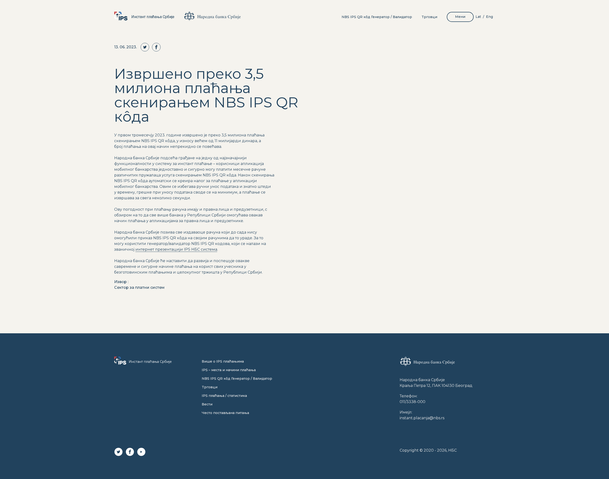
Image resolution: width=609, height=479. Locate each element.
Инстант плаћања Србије (152, 17)
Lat (478, 17)
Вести (207, 404)
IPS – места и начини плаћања (229, 370)
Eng (489, 17)
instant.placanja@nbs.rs (422, 418)
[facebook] (157, 47)
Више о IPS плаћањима (223, 361)
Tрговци (429, 17)
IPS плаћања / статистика (224, 396)
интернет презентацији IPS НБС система (176, 249)
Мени (460, 17)
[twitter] (146, 47)
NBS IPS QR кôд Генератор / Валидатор (377, 17)
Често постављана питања (225, 413)
